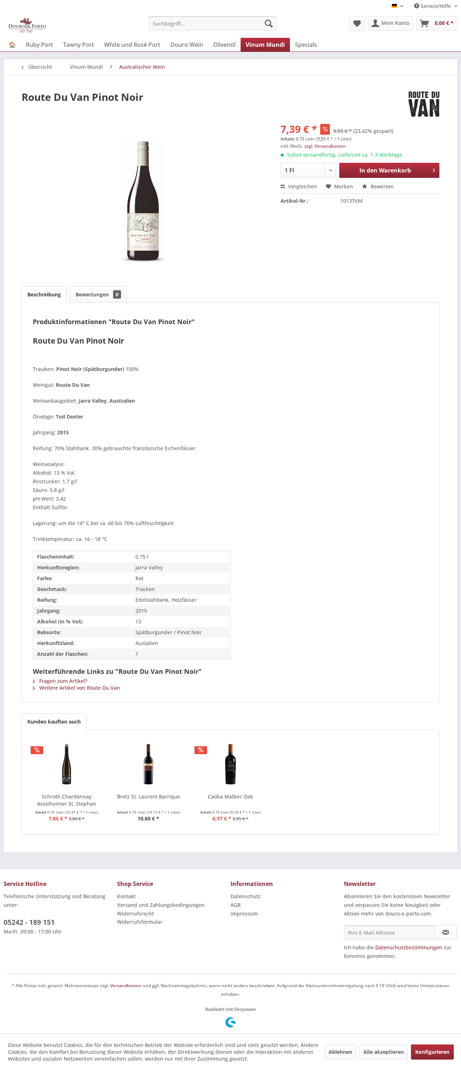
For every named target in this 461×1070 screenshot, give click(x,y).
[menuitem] (212, 23)
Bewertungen (97, 294)
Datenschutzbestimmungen (408, 947)
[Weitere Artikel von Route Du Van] (423, 104)
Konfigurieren (432, 1051)
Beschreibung (44, 294)
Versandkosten (126, 985)
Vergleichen (302, 186)
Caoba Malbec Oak (230, 796)
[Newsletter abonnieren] (445, 932)
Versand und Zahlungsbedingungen (161, 904)
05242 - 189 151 (29, 922)
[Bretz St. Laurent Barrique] (148, 764)
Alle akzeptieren (383, 1051)
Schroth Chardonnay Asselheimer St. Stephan (66, 800)
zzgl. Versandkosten (325, 146)
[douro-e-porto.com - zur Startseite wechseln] (27, 25)
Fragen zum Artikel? (62, 680)
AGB (235, 904)
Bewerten (381, 186)
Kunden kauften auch (54, 721)
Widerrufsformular (139, 921)
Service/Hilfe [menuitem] (435, 6)
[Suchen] (268, 23)
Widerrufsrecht (135, 913)
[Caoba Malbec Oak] (230, 764)
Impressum (244, 913)
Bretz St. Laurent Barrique (148, 796)
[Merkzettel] (357, 23)
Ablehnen (340, 1051)
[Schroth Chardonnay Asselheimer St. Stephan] (66, 764)
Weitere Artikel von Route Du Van (79, 687)
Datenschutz (245, 896)
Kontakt (126, 896)
